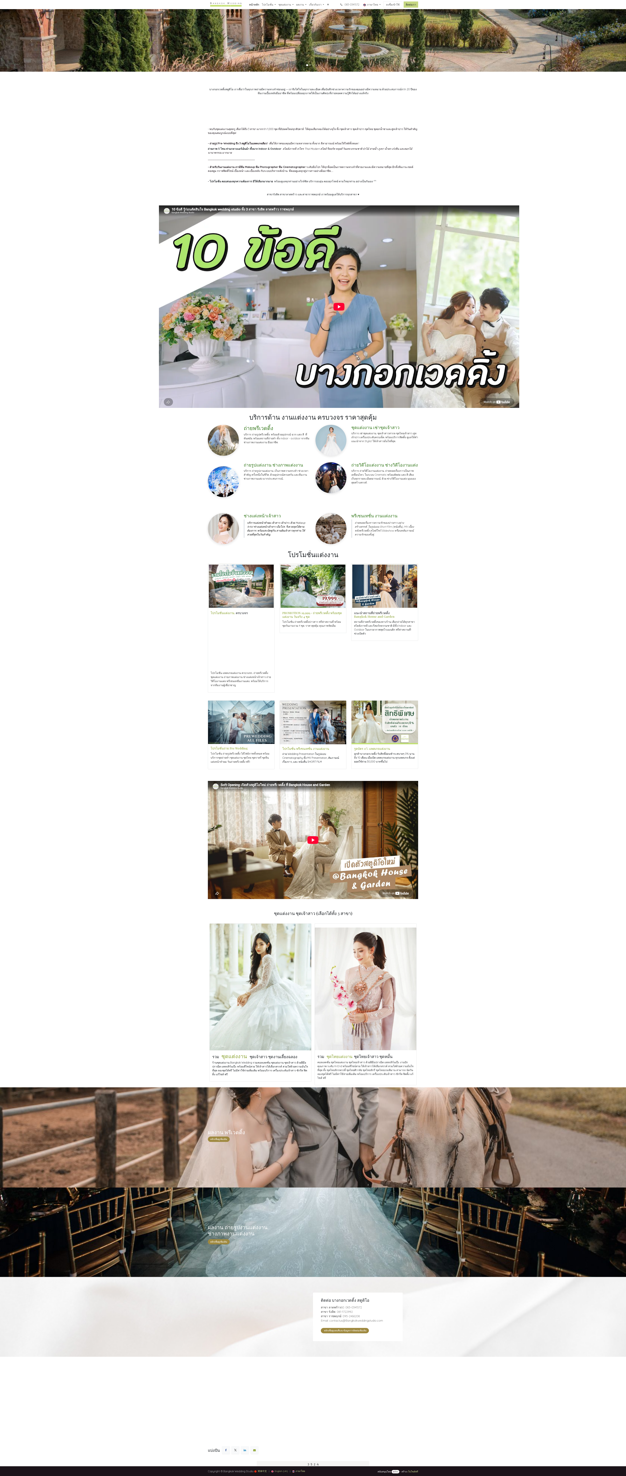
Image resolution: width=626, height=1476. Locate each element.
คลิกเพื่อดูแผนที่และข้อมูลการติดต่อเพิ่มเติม (344, 1330)
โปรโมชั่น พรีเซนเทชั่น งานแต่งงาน (305, 749)
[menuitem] (254, 4)
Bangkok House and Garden (374, 616)
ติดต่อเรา (411, 4)
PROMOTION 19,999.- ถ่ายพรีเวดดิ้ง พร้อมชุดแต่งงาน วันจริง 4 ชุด (312, 615)
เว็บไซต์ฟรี (412, 1471)
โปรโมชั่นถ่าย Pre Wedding (229, 748)
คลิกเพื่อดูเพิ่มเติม (218, 1241)
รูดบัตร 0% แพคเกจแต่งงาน (372, 749)
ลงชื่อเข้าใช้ (393, 4)
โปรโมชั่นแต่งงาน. (223, 613)
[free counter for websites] (313, 1464)
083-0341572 (351, 4)
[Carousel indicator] (307, 65)
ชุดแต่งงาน (234, 1055)
